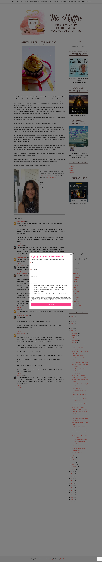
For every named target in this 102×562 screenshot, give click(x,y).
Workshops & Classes (39, 291)
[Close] (71, 254)
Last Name (34, 276)
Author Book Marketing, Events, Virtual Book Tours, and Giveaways (50, 285)
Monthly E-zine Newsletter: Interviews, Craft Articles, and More (49, 289)
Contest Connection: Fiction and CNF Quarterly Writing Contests (49, 287)
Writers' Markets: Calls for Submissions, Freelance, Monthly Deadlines (51, 294)
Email (32, 262)
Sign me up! (51, 304)
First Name (34, 269)
